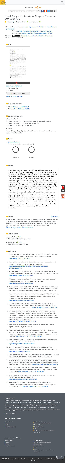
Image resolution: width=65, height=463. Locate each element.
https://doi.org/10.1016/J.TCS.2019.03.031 (44, 307)
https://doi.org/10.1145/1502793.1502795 (21, 283)
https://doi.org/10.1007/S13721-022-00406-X (29, 336)
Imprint (55, 458)
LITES (35, 428)
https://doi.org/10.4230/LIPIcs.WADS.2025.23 (19, 228)
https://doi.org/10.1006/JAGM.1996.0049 (21, 275)
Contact (33, 460)
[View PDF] (18, 63)
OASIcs (7, 424)
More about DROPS (11, 413)
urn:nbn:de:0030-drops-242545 (20, 109)
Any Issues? (61, 457)
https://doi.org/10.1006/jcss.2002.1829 (20, 351)
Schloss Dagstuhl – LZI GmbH (18, 458)
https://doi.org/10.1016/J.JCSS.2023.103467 (22, 344)
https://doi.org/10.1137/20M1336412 (19, 258)
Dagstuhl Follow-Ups (11, 426)
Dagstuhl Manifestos (39, 426)
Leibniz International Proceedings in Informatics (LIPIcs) (34, 31)
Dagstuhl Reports (38, 424)
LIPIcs (7, 423)
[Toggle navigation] (62, 2)
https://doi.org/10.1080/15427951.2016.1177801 (23, 379)
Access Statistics (14, 142)
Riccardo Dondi (21, 22)
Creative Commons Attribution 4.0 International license (36, 36)
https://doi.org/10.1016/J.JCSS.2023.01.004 (31, 371)
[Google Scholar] (56, 290)
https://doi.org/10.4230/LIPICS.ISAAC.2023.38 (22, 321)
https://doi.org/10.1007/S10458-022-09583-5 (45, 364)
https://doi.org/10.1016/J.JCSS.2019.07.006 (35, 386)
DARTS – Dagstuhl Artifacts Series (42, 423)
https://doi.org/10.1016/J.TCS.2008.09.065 (21, 300)
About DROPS (48, 458)
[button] (55, 11)
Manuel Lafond (34, 22)
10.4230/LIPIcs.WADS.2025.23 (20, 107)
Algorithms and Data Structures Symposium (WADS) (36, 33)
